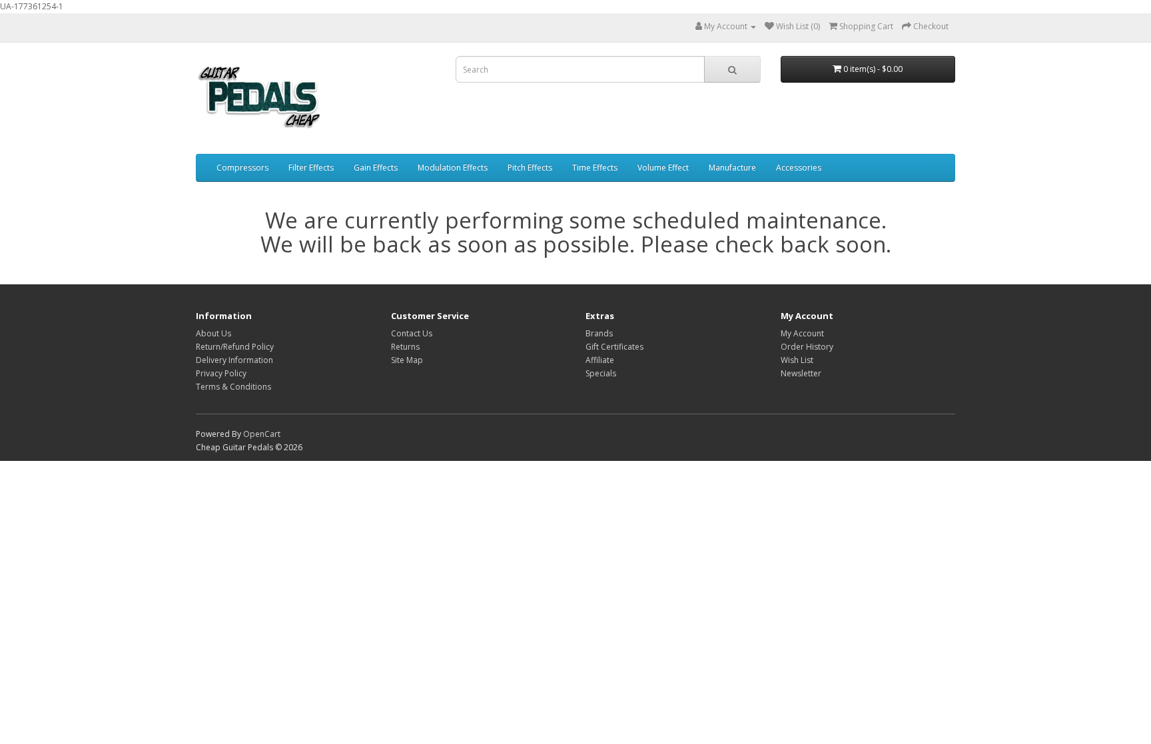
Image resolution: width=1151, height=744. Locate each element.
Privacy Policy (221, 373)
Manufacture (732, 167)
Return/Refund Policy (235, 346)
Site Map (407, 360)
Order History (807, 346)
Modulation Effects (453, 167)
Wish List (797, 360)
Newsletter (801, 373)
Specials (600, 373)
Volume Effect (663, 167)
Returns (405, 346)
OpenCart (261, 434)
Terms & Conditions (233, 386)
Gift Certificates (614, 346)
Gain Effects (376, 167)
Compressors (242, 167)
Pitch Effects (530, 167)
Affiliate (599, 360)
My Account (802, 333)
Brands (599, 333)
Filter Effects (311, 167)
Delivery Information (234, 360)
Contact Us (411, 333)
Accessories (798, 167)
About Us (213, 333)
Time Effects (594, 167)
